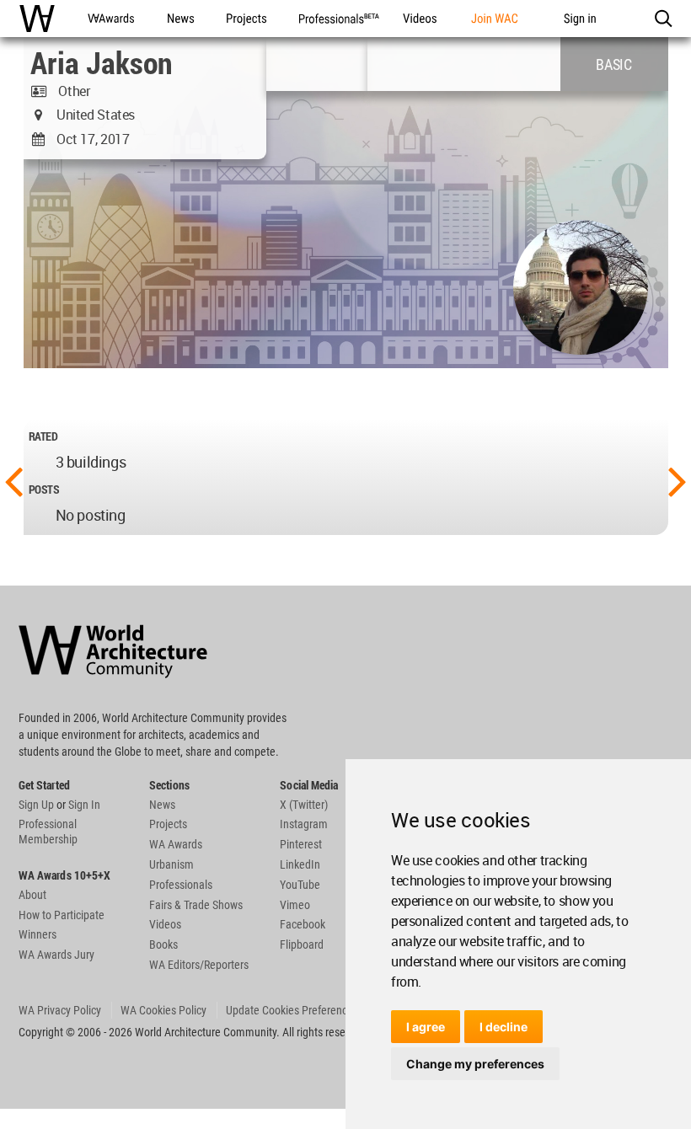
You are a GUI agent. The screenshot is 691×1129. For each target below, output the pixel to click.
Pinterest (301, 844)
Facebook (302, 924)
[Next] (677, 480)
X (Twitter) (304, 804)
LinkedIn (300, 864)
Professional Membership (48, 831)
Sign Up (36, 804)
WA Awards (175, 844)
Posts (44, 489)
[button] (663, 18)
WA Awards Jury (56, 954)
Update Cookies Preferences (292, 1010)
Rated (43, 436)
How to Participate (61, 915)
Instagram (304, 824)
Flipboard (302, 944)
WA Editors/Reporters (199, 964)
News (162, 804)
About (32, 895)
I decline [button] (503, 1026)
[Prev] (13, 480)
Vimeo (295, 905)
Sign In (84, 804)
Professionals (180, 884)
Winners (37, 934)
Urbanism (171, 864)
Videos (165, 924)
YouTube (300, 884)
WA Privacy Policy (60, 1010)
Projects (168, 824)
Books (163, 944)
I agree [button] (425, 1026)
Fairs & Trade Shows (196, 905)
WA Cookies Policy (163, 1010)
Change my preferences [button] (475, 1064)
